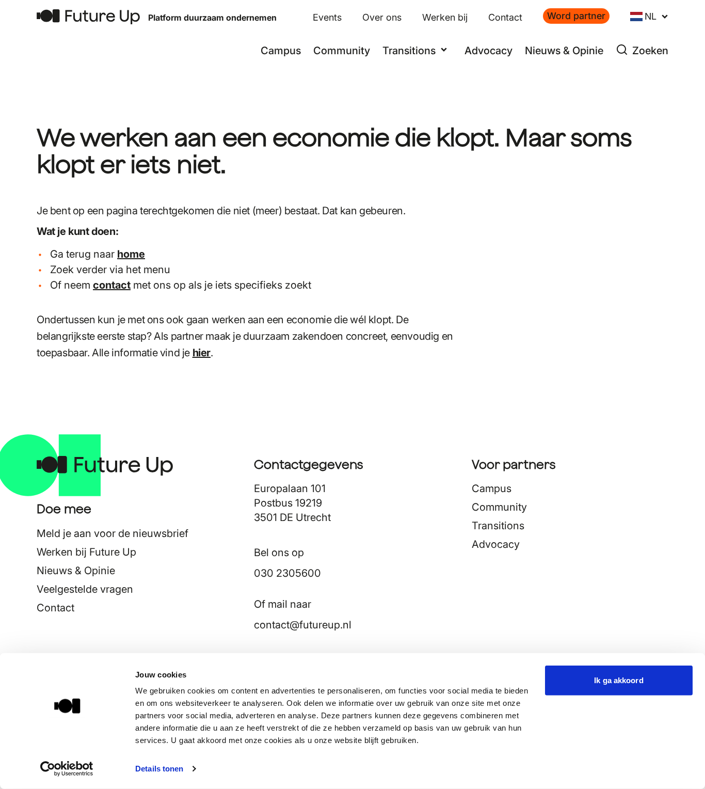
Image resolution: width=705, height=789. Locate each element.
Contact (505, 17)
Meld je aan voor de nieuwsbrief (112, 533)
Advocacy (488, 50)
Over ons (382, 17)
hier (202, 352)
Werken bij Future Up (86, 552)
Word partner (576, 15)
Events (327, 17)
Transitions (498, 525)
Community (341, 50)
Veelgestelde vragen (85, 589)
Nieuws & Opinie (564, 50)
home (131, 254)
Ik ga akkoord (618, 680)
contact (112, 285)
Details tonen (159, 768)
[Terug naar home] (88, 16)
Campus (281, 50)
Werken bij (445, 17)
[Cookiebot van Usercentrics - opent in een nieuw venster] (67, 769)
